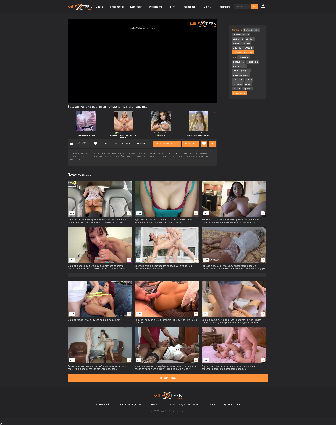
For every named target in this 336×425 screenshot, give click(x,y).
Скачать (192, 143)
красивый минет (241, 75)
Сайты (207, 6)
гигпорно (237, 84)
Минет (247, 43)
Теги (172, 6)
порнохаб (247, 88)
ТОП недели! (156, 6)
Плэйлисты (224, 6)
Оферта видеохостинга (184, 404)
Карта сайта (104, 404)
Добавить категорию (243, 52)
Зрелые (249, 39)
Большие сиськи (241, 34)
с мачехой (243, 57)
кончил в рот (239, 66)
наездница (252, 62)
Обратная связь (130, 404)
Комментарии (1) (168, 143)
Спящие (248, 48)
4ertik (249, 79)
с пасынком (238, 62)
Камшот (236, 43)
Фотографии (117, 6)
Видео (99, 6)
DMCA (212, 404)
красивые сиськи (241, 70)
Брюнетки (238, 39)
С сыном (237, 48)
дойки (248, 84)
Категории (136, 6)
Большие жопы (251, 30)
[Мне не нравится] (95, 143)
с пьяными (238, 79)
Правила (155, 404)
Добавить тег (239, 93)
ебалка (236, 88)
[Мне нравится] (71, 143)
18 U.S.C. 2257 (232, 404)
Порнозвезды (189, 6)
